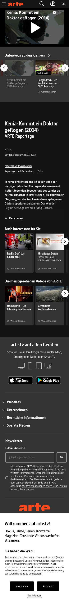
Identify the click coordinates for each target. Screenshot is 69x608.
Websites (14, 402)
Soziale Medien (18, 425)
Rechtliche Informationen (26, 417)
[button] (42, 4)
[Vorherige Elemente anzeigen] (4, 68)
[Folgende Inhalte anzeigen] (65, 68)
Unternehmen (17, 410)
